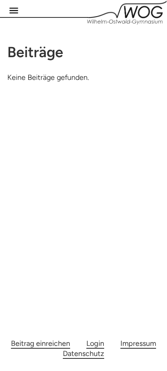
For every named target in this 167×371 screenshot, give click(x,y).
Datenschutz (83, 353)
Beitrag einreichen (40, 343)
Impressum (138, 343)
